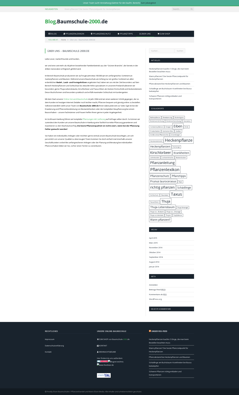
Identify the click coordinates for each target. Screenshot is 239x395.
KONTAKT (103, 345)
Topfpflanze (177, 215)
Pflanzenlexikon (74, 33)
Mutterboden (181, 158)
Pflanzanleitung (162, 162)
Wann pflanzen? (160, 220)
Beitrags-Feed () (157, 289)
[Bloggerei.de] (102, 361)
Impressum (49, 339)
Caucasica (186, 121)
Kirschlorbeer (160, 152)
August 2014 (154, 262)
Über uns (145, 33)
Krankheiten (181, 153)
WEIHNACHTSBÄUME (107, 352)
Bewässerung (167, 117)
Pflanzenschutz (101, 33)
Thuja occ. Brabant (157, 212)
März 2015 (153, 243)
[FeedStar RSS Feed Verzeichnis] (105, 365)
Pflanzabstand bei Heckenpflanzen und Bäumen (169, 83)
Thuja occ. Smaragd (173, 212)
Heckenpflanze (179, 140)
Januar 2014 (154, 266)
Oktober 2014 (154, 252)
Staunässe (164, 195)
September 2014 (156, 257)
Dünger (168, 127)
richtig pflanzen (162, 187)
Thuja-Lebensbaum (162, 207)
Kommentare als (158, 294)
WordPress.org (155, 299)
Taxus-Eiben (154, 202)
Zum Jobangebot (148, 3)
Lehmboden (154, 158)
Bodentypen (179, 117)
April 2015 (153, 238)
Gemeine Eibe (168, 131)
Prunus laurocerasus (163, 181)
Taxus (176, 194)
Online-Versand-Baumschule (76, 99)
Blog (54, 33)
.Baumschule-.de (76, 21)
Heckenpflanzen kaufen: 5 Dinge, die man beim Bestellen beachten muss (169, 70)
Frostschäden (155, 131)
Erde (186, 127)
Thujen (168, 215)
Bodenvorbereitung (173, 121)
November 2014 (155, 247)
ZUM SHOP (164, 33)
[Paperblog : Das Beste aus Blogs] (104, 377)
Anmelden (153, 285)
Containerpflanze (156, 127)
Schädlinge (184, 187)
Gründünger (175, 135)
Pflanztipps (126, 33)
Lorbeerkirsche (167, 158)
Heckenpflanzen (160, 146)
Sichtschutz (154, 195)
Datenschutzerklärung (54, 345)
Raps (180, 182)
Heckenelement (156, 141)
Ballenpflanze (155, 117)
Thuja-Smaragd (182, 207)
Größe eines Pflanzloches (159, 135)
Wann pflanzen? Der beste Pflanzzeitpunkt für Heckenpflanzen (92, 9)
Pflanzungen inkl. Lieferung (94, 119)
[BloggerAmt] (116, 361)
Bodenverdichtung (157, 121)
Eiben (178, 126)
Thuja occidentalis (156, 215)
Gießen (178, 131)
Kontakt (48, 352)
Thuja (165, 201)
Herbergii (176, 147)
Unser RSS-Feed (159, 331)
